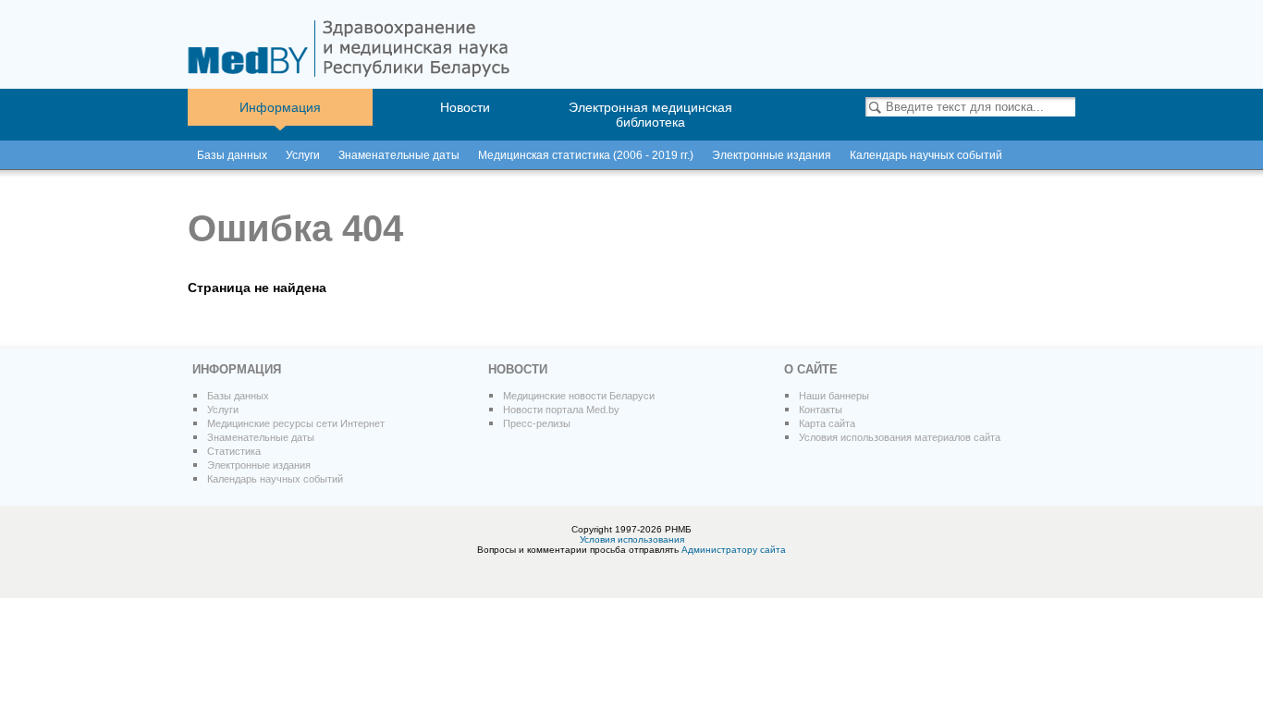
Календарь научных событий (275, 478)
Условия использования (632, 539)
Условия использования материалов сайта (899, 437)
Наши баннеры (834, 395)
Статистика (234, 451)
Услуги (303, 155)
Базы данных (232, 155)
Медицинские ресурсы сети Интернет (296, 423)
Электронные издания (259, 465)
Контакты (820, 409)
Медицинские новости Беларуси (579, 395)
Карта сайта (827, 423)
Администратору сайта (733, 550)
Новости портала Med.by (561, 409)
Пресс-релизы (536, 423)
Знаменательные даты (399, 155)
